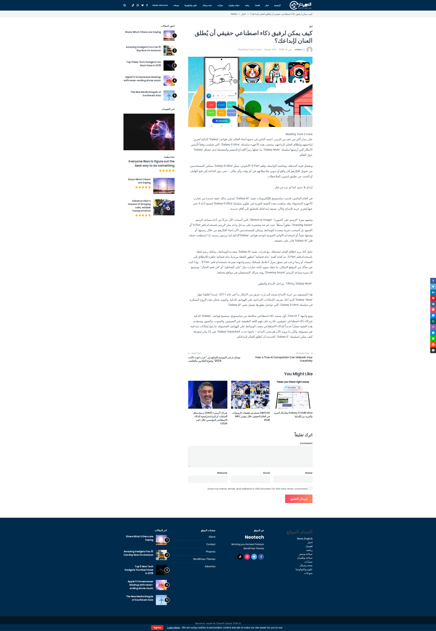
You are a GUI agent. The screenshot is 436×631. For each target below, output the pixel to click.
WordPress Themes (204, 559)
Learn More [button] (173, 627)
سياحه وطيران (234, 5)
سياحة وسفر (306, 554)
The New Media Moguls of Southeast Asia (146, 93)
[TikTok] (133, 5)
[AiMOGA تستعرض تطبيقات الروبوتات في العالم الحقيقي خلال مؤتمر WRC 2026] (250, 395)
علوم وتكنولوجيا (191, 5)
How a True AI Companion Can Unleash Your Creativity (284, 359)
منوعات (176, 5)
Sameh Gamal (224, 623)
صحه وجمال (207, 5)
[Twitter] (142, 5)
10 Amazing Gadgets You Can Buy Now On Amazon (143, 48)
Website (222, 473)
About (212, 536)
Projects (210, 551)
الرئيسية (277, 5)
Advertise (210, 566)
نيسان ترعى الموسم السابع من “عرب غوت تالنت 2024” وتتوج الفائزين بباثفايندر (214, 359)
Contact (210, 544)
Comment (306, 443)
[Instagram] (138, 5)
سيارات (220, 5)
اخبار (267, 5)
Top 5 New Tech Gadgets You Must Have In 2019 (143, 63)
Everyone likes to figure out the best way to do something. (152, 163)
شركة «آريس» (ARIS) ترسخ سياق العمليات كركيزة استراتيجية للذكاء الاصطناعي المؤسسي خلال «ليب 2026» (210, 418)
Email (266, 473)
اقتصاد (257, 5)
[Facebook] (147, 5)
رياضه (247, 5)
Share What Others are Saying (143, 32)
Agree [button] (157, 627)
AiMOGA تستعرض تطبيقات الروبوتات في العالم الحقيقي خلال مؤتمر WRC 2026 (251, 416)
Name (309, 473)
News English (160, 5)
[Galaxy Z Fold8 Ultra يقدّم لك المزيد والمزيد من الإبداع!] (293, 395)
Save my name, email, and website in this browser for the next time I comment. (257, 488)
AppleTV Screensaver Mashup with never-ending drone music (142, 78)
